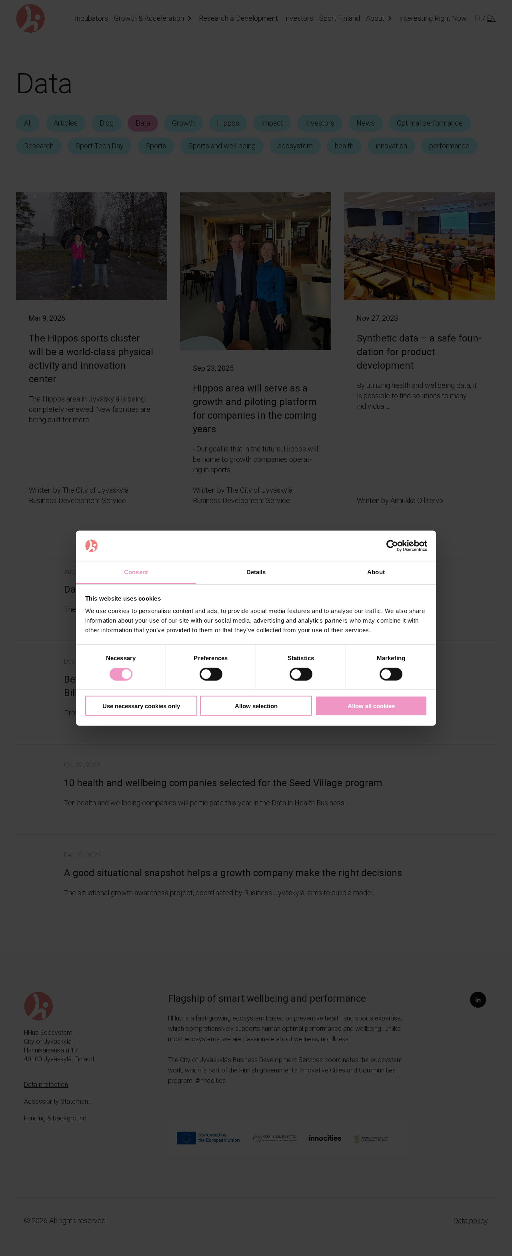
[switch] (211, 673)
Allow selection (256, 706)
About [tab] (376, 572)
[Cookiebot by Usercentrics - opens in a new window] (392, 546)
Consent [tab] (136, 572)
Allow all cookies (371, 706)
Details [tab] (256, 572)
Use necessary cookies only (141, 706)
